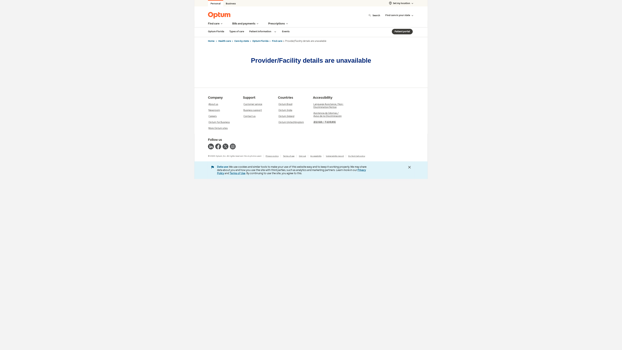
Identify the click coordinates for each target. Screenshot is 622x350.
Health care (224, 41)
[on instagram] (233, 146)
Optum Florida (260, 41)
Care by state (241, 41)
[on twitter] (225, 146)
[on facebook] (218, 146)
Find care (277, 41)
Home (211, 41)
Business (231, 3)
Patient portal (402, 31)
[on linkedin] (211, 146)
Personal (216, 3)
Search (376, 15)
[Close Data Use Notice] (409, 167)
